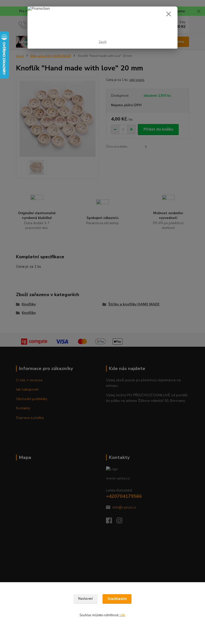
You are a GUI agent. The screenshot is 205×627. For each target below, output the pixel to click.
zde (122, 615)
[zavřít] (168, 14)
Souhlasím (117, 598)
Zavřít (102, 42)
